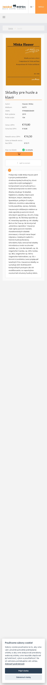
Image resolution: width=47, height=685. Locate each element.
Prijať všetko (23, 671)
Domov (10, 28)
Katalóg (19, 28)
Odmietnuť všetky (23, 677)
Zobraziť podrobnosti (14, 664)
